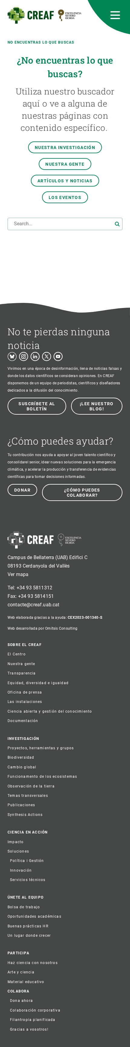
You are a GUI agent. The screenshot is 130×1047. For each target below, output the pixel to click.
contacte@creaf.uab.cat (34, 605)
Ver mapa (18, 574)
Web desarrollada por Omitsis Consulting (42, 628)
